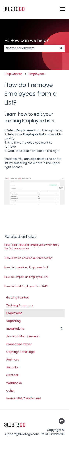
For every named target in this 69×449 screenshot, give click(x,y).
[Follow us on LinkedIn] (62, 421)
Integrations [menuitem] (15, 328)
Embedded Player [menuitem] (19, 344)
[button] (62, 329)
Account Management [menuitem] (22, 336)
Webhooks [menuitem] (14, 383)
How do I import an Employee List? (26, 277)
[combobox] (31, 48)
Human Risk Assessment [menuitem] (23, 398)
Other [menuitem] (10, 391)
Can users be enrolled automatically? (28, 258)
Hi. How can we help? (26, 40)
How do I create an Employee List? (26, 267)
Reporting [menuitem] (13, 321)
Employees (37, 74)
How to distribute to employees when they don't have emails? (31, 246)
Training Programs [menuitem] (19, 305)
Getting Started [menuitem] (17, 297)
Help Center (13, 74)
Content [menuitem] (12, 375)
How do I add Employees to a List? (26, 286)
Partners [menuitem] (12, 359)
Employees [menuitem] (14, 313)
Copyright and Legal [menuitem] (20, 352)
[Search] (61, 48)
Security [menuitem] (12, 367)
